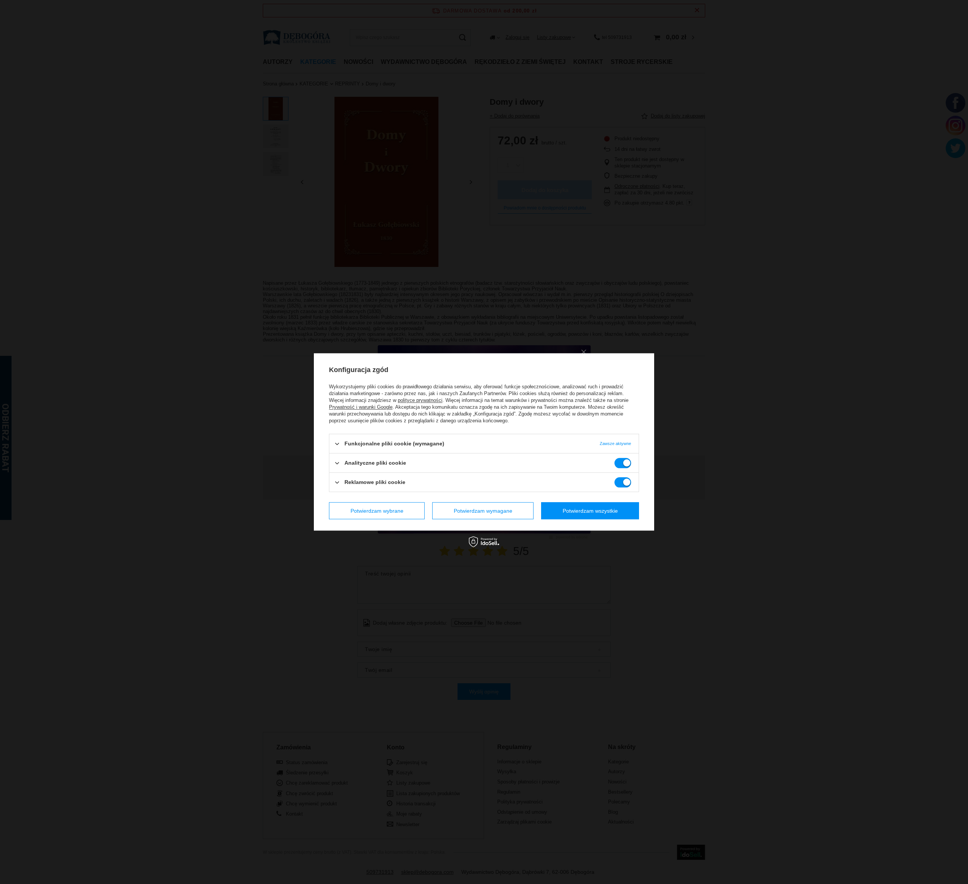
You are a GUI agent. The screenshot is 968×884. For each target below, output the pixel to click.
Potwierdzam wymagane (483, 511)
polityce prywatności (420, 400)
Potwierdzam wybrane (377, 511)
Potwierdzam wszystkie (590, 511)
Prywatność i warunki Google (360, 407)
